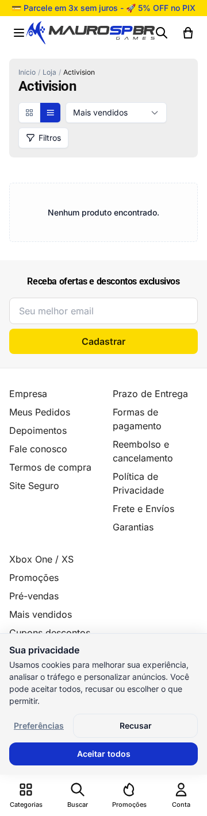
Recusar (136, 725)
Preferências (39, 725)
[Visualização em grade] (29, 112)
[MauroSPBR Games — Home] (90, 33)
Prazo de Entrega (150, 393)
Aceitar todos (104, 754)
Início (27, 72)
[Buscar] (162, 33)
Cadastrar (103, 341)
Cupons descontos (49, 632)
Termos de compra (50, 467)
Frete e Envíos (143, 508)
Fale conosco (38, 449)
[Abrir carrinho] (188, 33)
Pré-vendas (34, 596)
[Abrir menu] (19, 33)
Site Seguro (34, 485)
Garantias (133, 527)
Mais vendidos (40, 614)
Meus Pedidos (39, 412)
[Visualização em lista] (50, 112)
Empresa (28, 393)
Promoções (34, 577)
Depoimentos (38, 430)
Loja (49, 72)
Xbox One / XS (41, 559)
